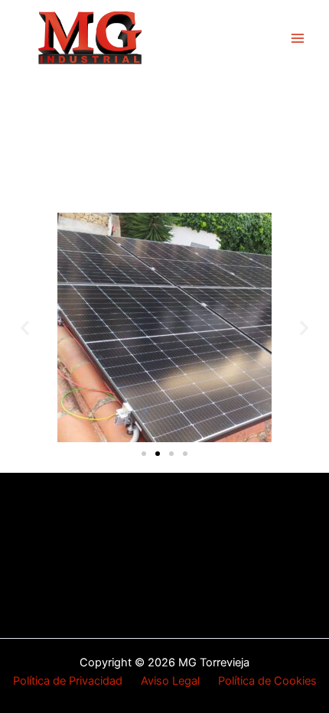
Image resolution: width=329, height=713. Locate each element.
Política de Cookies (267, 681)
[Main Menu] (298, 38)
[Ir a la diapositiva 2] (157, 453)
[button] (24, 327)
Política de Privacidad (77, 681)
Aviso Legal (170, 681)
